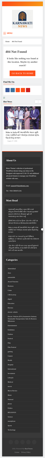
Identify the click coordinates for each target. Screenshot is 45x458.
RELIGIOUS (12, 412)
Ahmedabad (12, 268)
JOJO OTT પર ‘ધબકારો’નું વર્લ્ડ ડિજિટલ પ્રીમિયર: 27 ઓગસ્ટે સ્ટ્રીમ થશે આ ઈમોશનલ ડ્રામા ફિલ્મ (23, 239)
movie (10, 386)
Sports (10, 425)
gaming (10, 351)
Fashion (10, 334)
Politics (10, 408)
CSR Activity (12, 295)
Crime (10, 290)
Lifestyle (10, 378)
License (17, 452)
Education (11, 303)
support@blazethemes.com (20, 186)
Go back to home (22, 73)
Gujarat (10, 356)
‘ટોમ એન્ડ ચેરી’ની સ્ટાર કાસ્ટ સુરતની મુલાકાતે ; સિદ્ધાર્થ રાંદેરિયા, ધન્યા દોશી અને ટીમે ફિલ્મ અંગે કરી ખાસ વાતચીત (23, 248)
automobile (11, 277)
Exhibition (11, 330)
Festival (10, 338)
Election (10, 308)
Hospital (10, 365)
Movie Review (12, 391)
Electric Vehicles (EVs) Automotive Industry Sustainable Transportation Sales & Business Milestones (22, 319)
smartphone (11, 421)
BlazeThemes (29, 448)
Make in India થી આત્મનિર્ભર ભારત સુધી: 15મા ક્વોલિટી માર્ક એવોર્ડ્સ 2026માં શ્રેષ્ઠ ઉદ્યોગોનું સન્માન (22, 135)
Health (10, 360)
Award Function (13, 281)
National (10, 399)
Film (9, 343)
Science (10, 417)
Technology (11, 430)
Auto (9, 273)
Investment (11, 373)
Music (10, 395)
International (12, 369)
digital (10, 299)
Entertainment (12, 325)
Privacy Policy (25, 452)
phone (10, 404)
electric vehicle (13, 312)
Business (9, 127)
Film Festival (12, 347)
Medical (10, 382)
